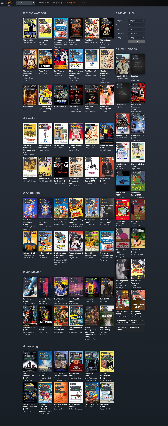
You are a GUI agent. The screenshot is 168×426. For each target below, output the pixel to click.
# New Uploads (126, 49)
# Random (30, 118)
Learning (69, 3)
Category (119, 21)
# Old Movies (32, 272)
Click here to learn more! (125, 322)
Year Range (120, 33)
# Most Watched (34, 13)
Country (119, 25)
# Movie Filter (125, 13)
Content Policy (43, 3)
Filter (136, 41)
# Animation (31, 192)
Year (117, 29)
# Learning (30, 346)
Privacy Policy (57, 3)
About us (82, 3)
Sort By (118, 38)
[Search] (33, 3)
